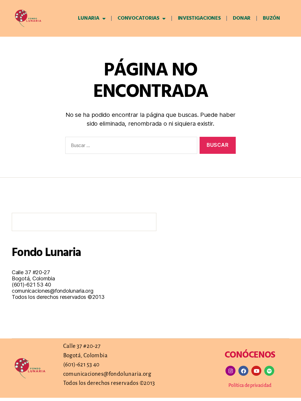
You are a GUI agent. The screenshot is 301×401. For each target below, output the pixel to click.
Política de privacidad (249, 385)
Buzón (271, 18)
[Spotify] (269, 371)
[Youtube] (256, 371)
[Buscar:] (130, 146)
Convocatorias (138, 18)
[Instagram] (230, 371)
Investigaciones (199, 18)
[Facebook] (243, 371)
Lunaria (88, 18)
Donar (241, 18)
